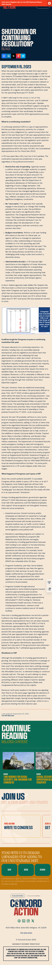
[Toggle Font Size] (49, 589)
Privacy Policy (35, 944)
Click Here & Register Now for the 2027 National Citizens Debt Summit (22, 3)
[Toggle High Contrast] (49, 582)
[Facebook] (19, 921)
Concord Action (17, 896)
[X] (33, 921)
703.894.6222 (26, 933)
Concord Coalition (33, 896)
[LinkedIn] (23, 921)
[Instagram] (28, 921)
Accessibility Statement (20, 944)
